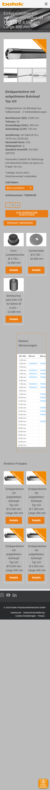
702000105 (44, 377)
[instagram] (2, 595)
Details (13, 270)
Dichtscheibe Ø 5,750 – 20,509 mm (36, 254)
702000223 (33, 387)
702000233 (44, 401)
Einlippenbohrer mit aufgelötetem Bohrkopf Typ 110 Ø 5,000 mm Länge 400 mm (15, 501)
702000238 (44, 411)
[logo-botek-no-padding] (13, 3)
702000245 (44, 421)
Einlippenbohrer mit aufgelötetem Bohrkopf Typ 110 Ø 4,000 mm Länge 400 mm (37, 558)
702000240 (44, 415)
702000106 (44, 384)
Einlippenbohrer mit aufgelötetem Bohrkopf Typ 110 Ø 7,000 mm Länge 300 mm (37, 501)
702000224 (44, 387)
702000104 (44, 374)
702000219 (33, 377)
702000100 (33, 364)
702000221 (33, 384)
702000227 (44, 394)
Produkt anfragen (20, 223)
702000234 (44, 408)
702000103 (44, 370)
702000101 (33, 370)
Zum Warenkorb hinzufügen (27, 213)
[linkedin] (15, 595)
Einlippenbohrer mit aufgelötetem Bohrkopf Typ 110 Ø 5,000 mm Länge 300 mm (15, 558)
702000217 (33, 374)
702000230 (44, 398)
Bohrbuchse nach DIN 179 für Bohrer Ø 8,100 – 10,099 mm (14, 303)
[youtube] (8, 595)
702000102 (44, 364)
